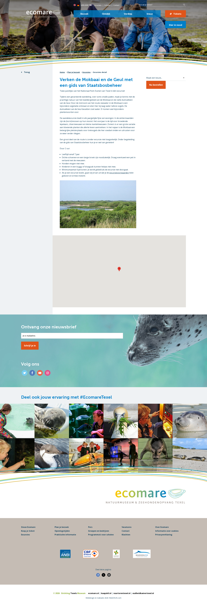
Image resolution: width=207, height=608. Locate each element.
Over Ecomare (162, 527)
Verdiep (128, 13)
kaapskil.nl (106, 593)
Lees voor (85, 5)
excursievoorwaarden (119, 172)
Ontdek (106, 13)
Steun (150, 13)
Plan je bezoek (73, 72)
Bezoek (84, 13)
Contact (116, 5)
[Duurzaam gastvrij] (116, 554)
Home (62, 72)
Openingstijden (62, 531)
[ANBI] (65, 554)
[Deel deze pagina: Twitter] (103, 575)
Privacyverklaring (163, 534)
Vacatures (126, 527)
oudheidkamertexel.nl (143, 593)
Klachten (126, 534)
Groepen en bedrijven (98, 531)
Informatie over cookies (166, 531)
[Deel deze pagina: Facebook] (98, 575)
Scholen (107, 5)
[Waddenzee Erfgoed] (141, 554)
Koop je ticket (28, 531)
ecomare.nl (93, 593)
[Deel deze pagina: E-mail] (109, 575)
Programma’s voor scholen (101, 534)
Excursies (97, 5)
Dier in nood (175, 24)
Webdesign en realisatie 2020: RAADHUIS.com (103, 598)
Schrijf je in (30, 345)
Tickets (177, 13)
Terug (27, 72)
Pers (90, 527)
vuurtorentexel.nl (121, 593)
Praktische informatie (65, 534)
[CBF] (91, 554)
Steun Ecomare (28, 527)
